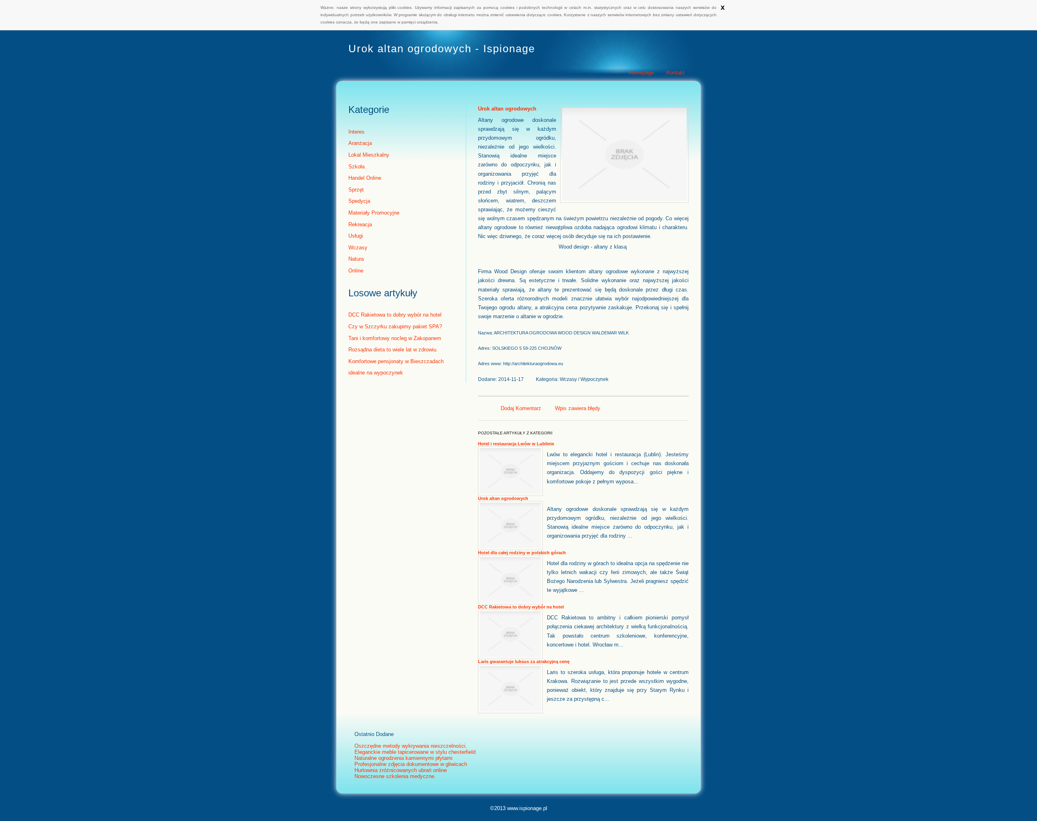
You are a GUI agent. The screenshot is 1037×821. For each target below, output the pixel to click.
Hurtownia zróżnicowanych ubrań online (400, 770)
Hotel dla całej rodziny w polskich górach (522, 552)
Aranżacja (360, 143)
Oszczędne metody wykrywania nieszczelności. (410, 746)
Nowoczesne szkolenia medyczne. (395, 776)
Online (355, 271)
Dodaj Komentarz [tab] (521, 408)
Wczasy (357, 248)
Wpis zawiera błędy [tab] (577, 408)
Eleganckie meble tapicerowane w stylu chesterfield (415, 752)
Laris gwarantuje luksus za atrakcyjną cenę (524, 661)
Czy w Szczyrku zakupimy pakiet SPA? (395, 326)
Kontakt (675, 73)
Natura (356, 259)
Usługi (355, 236)
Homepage (641, 73)
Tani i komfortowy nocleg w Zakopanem (394, 338)
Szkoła (356, 167)
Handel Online (364, 178)
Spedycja (359, 201)
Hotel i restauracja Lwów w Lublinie (516, 443)
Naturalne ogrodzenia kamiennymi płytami (403, 758)
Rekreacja (360, 224)
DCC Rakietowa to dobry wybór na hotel (395, 315)
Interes (356, 132)
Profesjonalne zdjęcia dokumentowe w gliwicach (410, 764)
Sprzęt (356, 190)
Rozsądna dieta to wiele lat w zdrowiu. (393, 350)
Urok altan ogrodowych (507, 109)
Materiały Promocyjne (373, 213)
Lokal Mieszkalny (368, 155)
